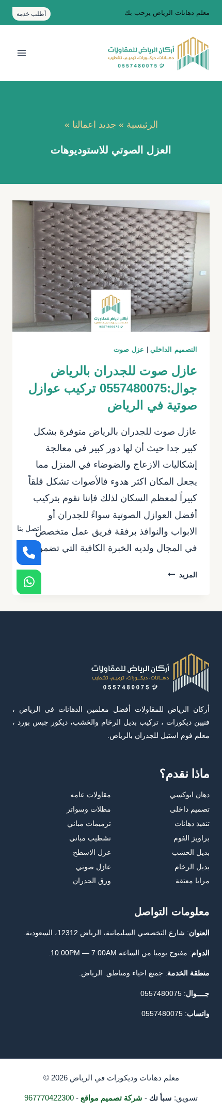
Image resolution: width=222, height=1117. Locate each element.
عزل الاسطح (92, 852)
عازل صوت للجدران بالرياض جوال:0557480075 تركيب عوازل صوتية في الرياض (112, 388)
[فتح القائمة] (21, 53)
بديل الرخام (192, 867)
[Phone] (29, 552)
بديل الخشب (191, 852)
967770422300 (49, 1097)
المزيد (182, 575)
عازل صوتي (93, 867)
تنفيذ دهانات (192, 823)
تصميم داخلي (190, 809)
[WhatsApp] (29, 582)
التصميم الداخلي (173, 349)
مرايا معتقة (193, 881)
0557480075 (161, 993)
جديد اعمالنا (94, 124)
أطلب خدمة (31, 14)
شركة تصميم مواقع (111, 1097)
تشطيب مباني (90, 838)
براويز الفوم (191, 838)
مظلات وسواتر (89, 809)
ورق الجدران (92, 881)
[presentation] (111, 266)
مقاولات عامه (90, 795)
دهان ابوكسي (190, 795)
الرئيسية (142, 124)
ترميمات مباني (89, 823)
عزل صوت (129, 349)
